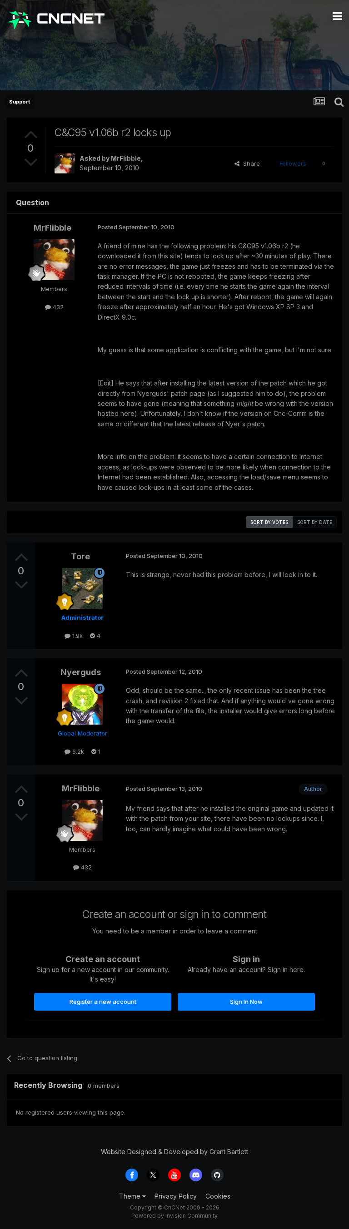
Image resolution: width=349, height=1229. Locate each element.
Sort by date (314, 522)
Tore (80, 556)
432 (57, 307)
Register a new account (103, 1001)
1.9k (76, 635)
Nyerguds (80, 672)
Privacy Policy (176, 1196)
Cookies (217, 1196)
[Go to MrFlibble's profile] (65, 163)
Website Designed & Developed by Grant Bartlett (174, 1151)
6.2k (77, 751)
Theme (130, 1196)
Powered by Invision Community (174, 1215)
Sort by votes (269, 522)
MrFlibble (126, 158)
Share (249, 163)
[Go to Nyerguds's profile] (82, 704)
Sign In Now (246, 1001)
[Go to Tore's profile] (82, 588)
